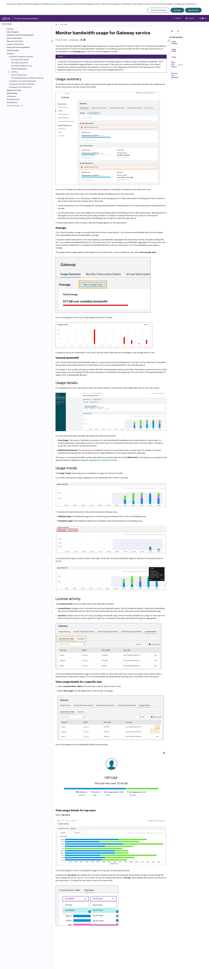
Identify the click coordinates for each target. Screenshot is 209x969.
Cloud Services (12, 102)
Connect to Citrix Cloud (15, 44)
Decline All (193, 10)
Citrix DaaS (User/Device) (20, 60)
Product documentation (26, 18)
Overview (10, 29)
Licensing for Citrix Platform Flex (20, 87)
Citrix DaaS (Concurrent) (19, 63)
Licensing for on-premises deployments (22, 81)
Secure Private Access (19, 75)
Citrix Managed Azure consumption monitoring (27, 78)
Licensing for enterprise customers (21, 56)
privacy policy (58, 4)
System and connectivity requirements (20, 35)
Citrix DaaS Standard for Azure (21, 66)
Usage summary (174, 42)
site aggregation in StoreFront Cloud (101, 460)
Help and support (13, 32)
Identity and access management (18, 47)
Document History (13, 106)
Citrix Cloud (63, 24)
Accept (177, 10)
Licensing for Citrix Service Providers (22, 84)
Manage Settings (158, 10)
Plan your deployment (14, 38)
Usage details (173, 50)
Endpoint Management (19, 69)
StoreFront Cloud (13, 99)
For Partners (11, 96)
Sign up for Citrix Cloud (15, 41)
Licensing (10, 53)
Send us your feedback (175, 75)
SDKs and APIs (12, 93)
